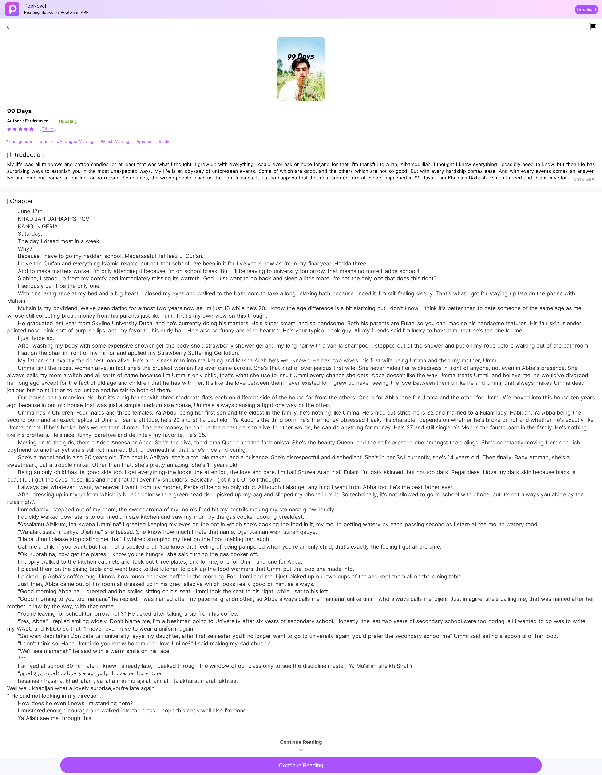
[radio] (10, 129)
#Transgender (19, 141)
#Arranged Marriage (77, 141)
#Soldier (164, 141)
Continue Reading (301, 765)
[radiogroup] (20, 129)
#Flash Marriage (117, 141)
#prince (145, 141)
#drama (45, 141)
